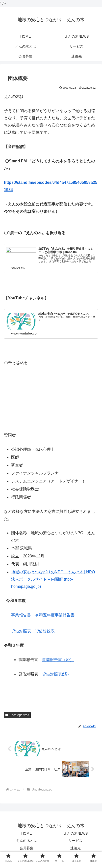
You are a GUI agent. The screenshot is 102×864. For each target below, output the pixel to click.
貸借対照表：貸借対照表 (33, 631)
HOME (26, 833)
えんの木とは (26, 841)
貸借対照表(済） (56, 674)
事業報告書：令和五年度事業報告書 (43, 615)
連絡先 (75, 848)
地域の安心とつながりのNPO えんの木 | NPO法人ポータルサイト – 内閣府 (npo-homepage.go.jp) (53, 579)
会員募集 (26, 848)
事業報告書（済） (58, 660)
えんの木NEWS (76, 833)
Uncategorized (19, 715)
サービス (75, 841)
